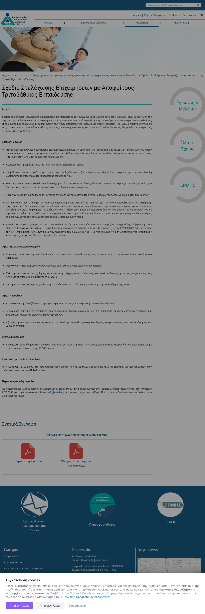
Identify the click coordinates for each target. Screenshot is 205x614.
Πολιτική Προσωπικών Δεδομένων (87, 597)
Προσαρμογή (77, 605)
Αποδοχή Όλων (19, 605)
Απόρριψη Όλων (50, 605)
